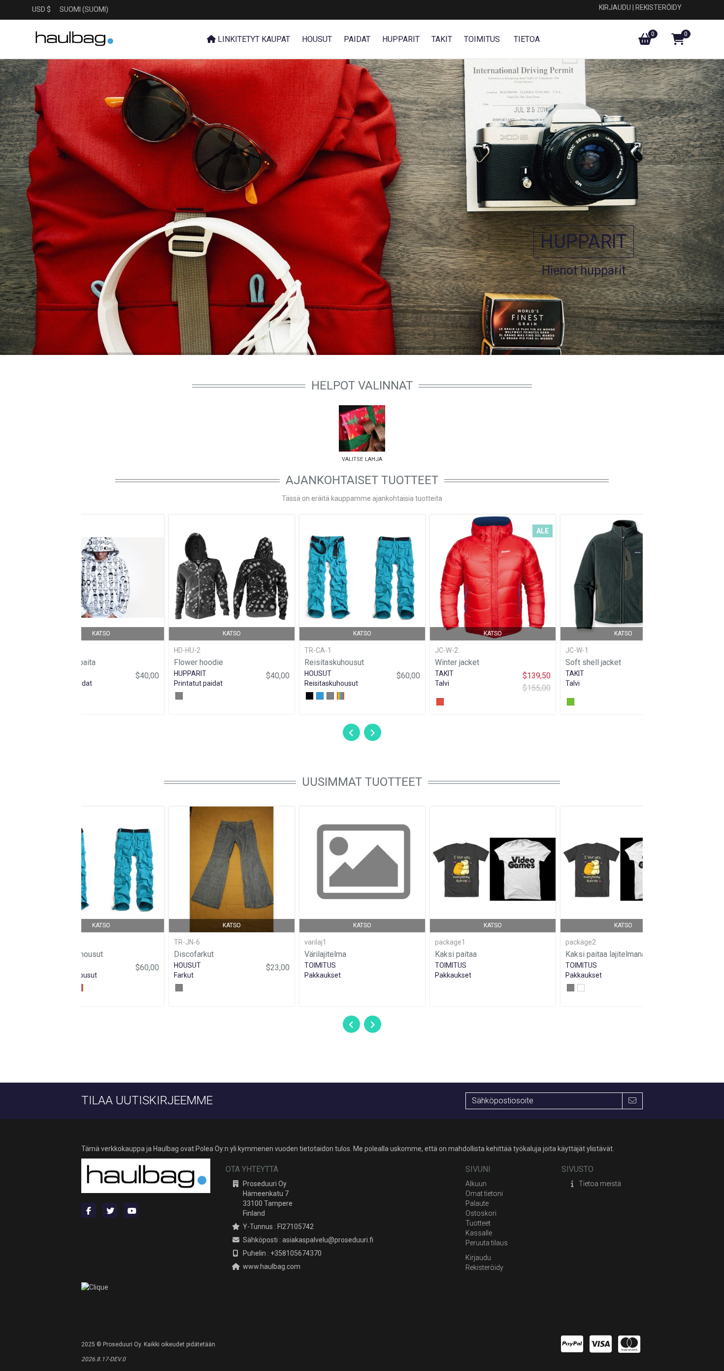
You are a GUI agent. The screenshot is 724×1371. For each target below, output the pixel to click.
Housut (317, 673)
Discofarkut (194, 954)
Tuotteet (478, 1223)
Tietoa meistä (600, 1184)
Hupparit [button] (401, 39)
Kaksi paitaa (456, 954)
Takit (444, 673)
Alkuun (476, 1184)
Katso (101, 633)
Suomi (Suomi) (84, 9)
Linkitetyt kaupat (253, 39)
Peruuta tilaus (486, 1243)
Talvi (442, 683)
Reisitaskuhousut (334, 662)
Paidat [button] (357, 39)
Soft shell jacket (593, 662)
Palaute (477, 1203)
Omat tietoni (484, 1193)
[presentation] (351, 732)
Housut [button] (317, 39)
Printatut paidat (198, 683)
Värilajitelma (325, 954)
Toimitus (320, 965)
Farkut (184, 975)
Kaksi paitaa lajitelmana (605, 954)
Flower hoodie (198, 662)
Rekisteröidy (658, 7)
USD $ (41, 9)
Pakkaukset (322, 975)
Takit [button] (441, 39)
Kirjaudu (615, 7)
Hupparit (583, 241)
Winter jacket (457, 662)
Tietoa (526, 39)
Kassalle (478, 1233)
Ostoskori (480, 1213)
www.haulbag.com (271, 1266)
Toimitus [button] (482, 39)
